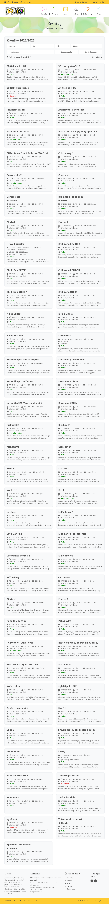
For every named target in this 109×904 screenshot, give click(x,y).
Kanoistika (64, 335)
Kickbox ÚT (13, 446)
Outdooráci (64, 577)
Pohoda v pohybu (17, 621)
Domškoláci (13, 197)
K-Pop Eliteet (14, 314)
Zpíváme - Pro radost (70, 819)
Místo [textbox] (75, 46)
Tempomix (13, 797)
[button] (99, 10)
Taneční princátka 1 (18, 775)
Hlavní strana (49, 28)
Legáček (11, 512)
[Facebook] (91, 880)
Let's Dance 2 (14, 533)
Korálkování (65, 446)
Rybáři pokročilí (67, 686)
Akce (68, 883)
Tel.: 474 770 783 (36, 890)
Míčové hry (13, 577)
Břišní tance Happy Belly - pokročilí (78, 131)
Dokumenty (71, 889)
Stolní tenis (13, 751)
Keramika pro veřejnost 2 (21, 381)
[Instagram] (95, 880)
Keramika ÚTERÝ (67, 403)
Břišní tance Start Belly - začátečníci (27, 153)
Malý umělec (65, 555)
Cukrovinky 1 (65, 153)
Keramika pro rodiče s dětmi (23, 359)
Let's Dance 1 (65, 512)
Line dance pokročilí (18, 555)
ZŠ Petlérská (100, 2)
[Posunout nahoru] (104, 899)
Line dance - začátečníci (72, 533)
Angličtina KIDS (67, 88)
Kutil (61, 490)
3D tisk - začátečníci (18, 88)
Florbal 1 (12, 222)
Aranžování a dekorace (71, 109)
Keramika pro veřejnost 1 (72, 359)
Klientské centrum (82, 2)
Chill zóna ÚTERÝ (67, 292)
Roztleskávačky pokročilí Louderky (78, 642)
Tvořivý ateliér (66, 797)
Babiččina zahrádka (18, 131)
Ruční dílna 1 (65, 664)
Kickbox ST (64, 425)
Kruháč (11, 468)
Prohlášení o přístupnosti (85, 901)
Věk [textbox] (58, 46)
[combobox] (18, 46)
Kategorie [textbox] (12, 46)
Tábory (69, 886)
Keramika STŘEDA (68, 381)
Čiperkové (64, 175)
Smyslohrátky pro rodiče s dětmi (76, 730)
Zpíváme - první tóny (19, 844)
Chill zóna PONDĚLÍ (69, 270)
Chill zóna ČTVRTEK (69, 244)
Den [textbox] (34, 46)
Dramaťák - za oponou (71, 197)
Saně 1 (62, 708)
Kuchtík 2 (12, 490)
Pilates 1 (11, 599)
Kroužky (61, 28)
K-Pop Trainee (15, 335)
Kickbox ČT (13, 425)
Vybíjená (12, 819)
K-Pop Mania (65, 314)
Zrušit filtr (98, 57)
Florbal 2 (63, 222)
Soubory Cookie (100, 901)
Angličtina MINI (16, 109)
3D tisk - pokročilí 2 (69, 66)
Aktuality (70, 878)
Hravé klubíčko (15, 244)
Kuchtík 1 (63, 468)
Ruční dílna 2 (14, 686)
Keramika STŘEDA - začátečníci (24, 403)
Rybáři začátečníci (17, 708)
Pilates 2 (63, 599)
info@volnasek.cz (12, 2)
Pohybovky (64, 621)
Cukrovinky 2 (14, 175)
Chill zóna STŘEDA (17, 292)
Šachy (61, 751)
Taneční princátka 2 (69, 775)
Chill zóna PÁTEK (16, 270)
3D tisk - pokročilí (17, 66)
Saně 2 (10, 730)
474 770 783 (27, 2)
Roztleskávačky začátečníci (22, 664)
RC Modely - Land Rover (20, 642)
